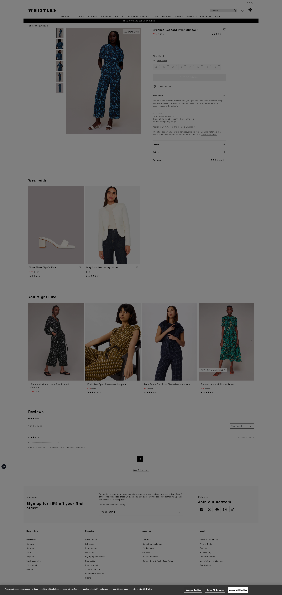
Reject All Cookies (215, 590)
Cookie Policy (145, 589)
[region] (141, 590)
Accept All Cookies (238, 590)
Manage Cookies (193, 590)
